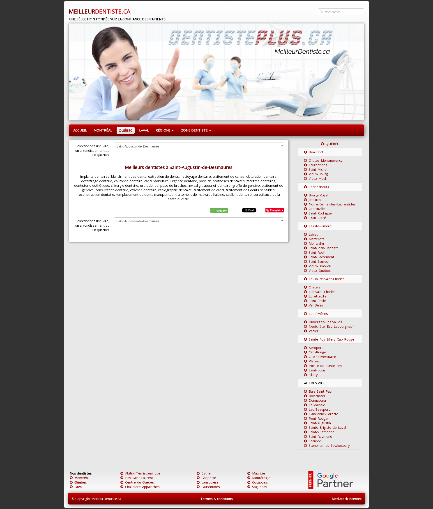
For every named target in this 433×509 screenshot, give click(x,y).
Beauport (316, 152)
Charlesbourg (319, 186)
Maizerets (317, 239)
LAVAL (144, 130)
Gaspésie (208, 477)
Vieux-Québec (320, 270)
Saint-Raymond (320, 436)
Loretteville (318, 296)
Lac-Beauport (319, 409)
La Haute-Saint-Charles (327, 278)
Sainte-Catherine (321, 432)
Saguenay (259, 486)
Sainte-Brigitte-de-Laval (327, 427)
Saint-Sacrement (321, 257)
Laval (78, 486)
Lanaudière (210, 482)
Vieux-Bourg (318, 174)
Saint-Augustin (320, 423)
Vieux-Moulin (318, 178)
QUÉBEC (125, 130)
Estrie (206, 473)
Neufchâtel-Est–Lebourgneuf (331, 326)
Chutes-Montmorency (326, 160)
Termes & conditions (216, 498)
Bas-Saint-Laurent (139, 477)
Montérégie (261, 477)
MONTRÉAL (103, 130)
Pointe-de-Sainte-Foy (325, 365)
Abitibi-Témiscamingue (142, 473)
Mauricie (258, 473)
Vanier (313, 331)
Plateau (314, 361)
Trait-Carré (317, 217)
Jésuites (315, 199)
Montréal (81, 477)
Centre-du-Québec (139, 482)
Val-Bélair (316, 305)
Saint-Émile (317, 300)
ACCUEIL (80, 130)
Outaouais (260, 482)
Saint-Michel (318, 169)
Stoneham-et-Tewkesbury (329, 445)
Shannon (315, 441)
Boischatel (317, 396)
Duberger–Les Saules (325, 322)
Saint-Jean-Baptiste (324, 248)
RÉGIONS (165, 130)
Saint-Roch (317, 252)
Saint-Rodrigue (320, 213)
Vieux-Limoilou (320, 266)
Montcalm (316, 243)
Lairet (313, 234)
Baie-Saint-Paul (320, 391)
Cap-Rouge (317, 352)
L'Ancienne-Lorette (323, 414)
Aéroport (316, 347)
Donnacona (317, 400)
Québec (80, 482)
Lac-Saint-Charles (322, 291)
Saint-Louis (317, 370)
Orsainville (317, 208)
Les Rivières (318, 313)
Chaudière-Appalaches (142, 486)
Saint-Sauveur (319, 261)
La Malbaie (317, 405)
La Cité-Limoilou (321, 226)
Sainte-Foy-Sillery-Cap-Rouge (331, 339)
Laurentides (318, 165)
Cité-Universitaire (322, 356)
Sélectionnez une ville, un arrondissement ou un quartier (92, 150)
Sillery (313, 374)
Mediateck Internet (347, 498)
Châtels (314, 287)
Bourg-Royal (318, 195)
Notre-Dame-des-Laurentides (332, 204)
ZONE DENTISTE (196, 130)
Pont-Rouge (318, 418)
